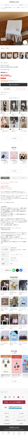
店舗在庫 (8, 89)
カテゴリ (21, 4)
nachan (13, 129)
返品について (3, 94)
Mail (22, 397)
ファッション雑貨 (14, 254)
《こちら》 (9, 187)
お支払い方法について (5, 92)
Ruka (3, 112)
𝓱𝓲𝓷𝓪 (12, 112)
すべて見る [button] (14, 138)
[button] (26, 29)
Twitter (14, 397)
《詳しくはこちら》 (5, 183)
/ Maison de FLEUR (9, 67)
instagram (9, 397)
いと (3, 129)
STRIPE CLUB (14, 2)
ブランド (7, 4)
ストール (21, 254)
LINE (5, 397)
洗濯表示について (14, 260)
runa (21, 129)
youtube (18, 397)
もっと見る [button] (14, 170)
